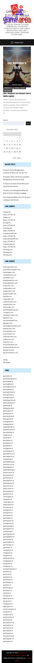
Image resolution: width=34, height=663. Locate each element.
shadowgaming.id (9, 400)
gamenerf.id (7, 574)
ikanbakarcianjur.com (10, 315)
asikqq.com (7, 212)
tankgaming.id (8, 614)
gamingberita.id (8, 456)
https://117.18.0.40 (9, 247)
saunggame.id (8, 448)
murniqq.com (7, 252)
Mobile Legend (19, 88)
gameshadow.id (8, 432)
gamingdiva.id (8, 633)
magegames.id (8, 561)
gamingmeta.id (8, 529)
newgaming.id (8, 459)
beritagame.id (8, 507)
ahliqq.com (7, 217)
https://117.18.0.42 (9, 225)
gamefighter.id (8, 582)
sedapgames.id (8, 424)
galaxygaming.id (8, 462)
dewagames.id (8, 419)
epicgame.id (7, 601)
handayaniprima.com (10, 280)
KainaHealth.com (9, 334)
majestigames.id (8, 427)
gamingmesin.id (8, 622)
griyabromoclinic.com (10, 353)
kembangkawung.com (10, 310)
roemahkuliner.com (9, 275)
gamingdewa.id (8, 384)
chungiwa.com (8, 312)
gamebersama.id (9, 430)
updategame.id (8, 505)
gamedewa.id (7, 440)
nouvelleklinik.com (9, 331)
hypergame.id (7, 606)
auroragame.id (8, 497)
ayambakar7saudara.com (11, 270)
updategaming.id (9, 470)
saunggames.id (8, 422)
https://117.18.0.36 (9, 215)
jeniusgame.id (7, 513)
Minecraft (8, 88)
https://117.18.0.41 (9, 231)
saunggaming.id (8, 397)
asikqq (5, 360)
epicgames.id (7, 564)
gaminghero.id (8, 625)
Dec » (19, 158)
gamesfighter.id (8, 542)
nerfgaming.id (8, 531)
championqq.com (9, 244)
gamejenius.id (7, 443)
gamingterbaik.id (9, 392)
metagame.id (7, 596)
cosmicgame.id (8, 502)
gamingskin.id (7, 518)
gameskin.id (7, 572)
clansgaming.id (8, 523)
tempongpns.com (9, 272)
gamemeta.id (7, 580)
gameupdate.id (8, 491)
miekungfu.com (8, 299)
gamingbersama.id (9, 387)
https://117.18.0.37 (9, 241)
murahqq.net (7, 228)
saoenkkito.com (8, 278)
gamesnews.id (8, 478)
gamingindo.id (8, 631)
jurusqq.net (7, 223)
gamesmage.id (8, 545)
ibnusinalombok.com (10, 345)
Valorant (7, 90)
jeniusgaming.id (8, 395)
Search (5, 120)
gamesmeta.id (8, 539)
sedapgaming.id (8, 408)
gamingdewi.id (8, 381)
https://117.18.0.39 (9, 220)
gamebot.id (7, 585)
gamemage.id (7, 588)
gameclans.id (7, 577)
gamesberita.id (8, 475)
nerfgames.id (7, 553)
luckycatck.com (8, 286)
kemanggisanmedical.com (12, 326)
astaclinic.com (8, 342)
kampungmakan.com (10, 283)
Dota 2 (6, 85)
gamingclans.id (8, 521)
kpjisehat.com (7, 318)
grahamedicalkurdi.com (11, 347)
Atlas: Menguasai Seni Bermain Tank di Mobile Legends (17, 95)
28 (15, 152)
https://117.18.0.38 (9, 236)
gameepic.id (7, 590)
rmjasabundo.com (9, 304)
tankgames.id (7, 566)
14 (14, 145)
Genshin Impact (17, 85)
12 (9, 145)
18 (7, 148)
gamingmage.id (8, 526)
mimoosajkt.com (8, 307)
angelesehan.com (9, 291)
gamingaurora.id (8, 454)
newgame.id (7, 499)
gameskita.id (7, 376)
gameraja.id (7, 438)
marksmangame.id (9, 609)
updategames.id (8, 483)
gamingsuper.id (8, 639)
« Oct (14, 158)
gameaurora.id (8, 486)
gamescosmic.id (8, 472)
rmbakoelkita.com (9, 288)
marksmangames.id (9, 569)
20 (12, 148)
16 (20, 145)
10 (4, 145)
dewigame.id (7, 446)
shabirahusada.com (9, 337)
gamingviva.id (8, 641)
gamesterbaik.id (8, 416)
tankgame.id (7, 612)
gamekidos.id (7, 620)
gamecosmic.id (8, 488)
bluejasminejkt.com (9, 294)
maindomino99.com (10, 233)
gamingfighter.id (8, 537)
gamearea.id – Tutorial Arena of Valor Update (17, 15)
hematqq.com (8, 249)
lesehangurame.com (10, 267)
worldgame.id (7, 510)
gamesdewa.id (8, 411)
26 (9, 152)
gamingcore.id (8, 628)
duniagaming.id (8, 389)
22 (17, 148)
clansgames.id (8, 550)
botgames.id (7, 555)
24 (4, 152)
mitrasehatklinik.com (10, 320)
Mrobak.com (7, 296)
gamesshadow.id (8, 403)
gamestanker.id (8, 617)
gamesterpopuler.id (9, 379)
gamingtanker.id (8, 534)
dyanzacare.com (8, 350)
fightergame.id (8, 598)
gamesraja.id (7, 405)
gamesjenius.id (8, 413)
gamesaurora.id (8, 464)
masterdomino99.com (10, 239)
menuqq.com (7, 255)
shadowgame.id (8, 451)
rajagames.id (7, 435)
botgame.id (7, 593)
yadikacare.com (8, 339)
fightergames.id (8, 558)
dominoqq (6, 362)
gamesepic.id (7, 547)
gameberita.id (8, 494)
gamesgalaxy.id (8, 467)
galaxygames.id (8, 480)
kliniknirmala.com (9, 328)
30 (20, 152)
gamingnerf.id (8, 515)
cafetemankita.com (9, 302)
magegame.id (7, 604)
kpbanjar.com (7, 323)
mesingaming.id (8, 636)
